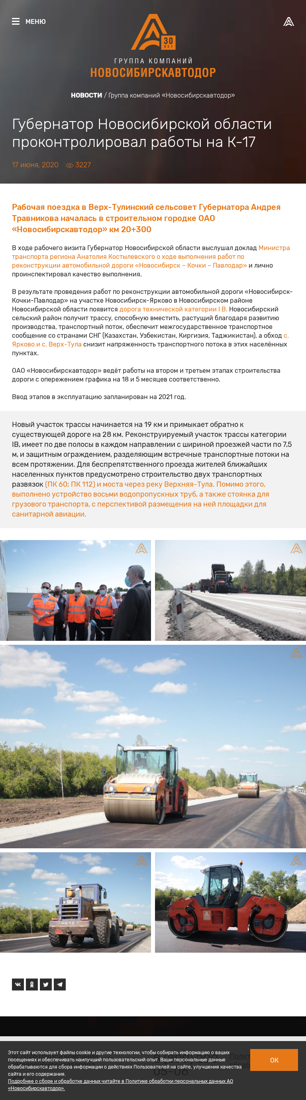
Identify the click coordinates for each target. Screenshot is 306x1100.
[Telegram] (60, 984)
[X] (46, 984)
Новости (86, 95)
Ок (274, 1060)
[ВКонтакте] (18, 984)
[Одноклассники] (32, 984)
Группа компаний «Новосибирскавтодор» (171, 95)
